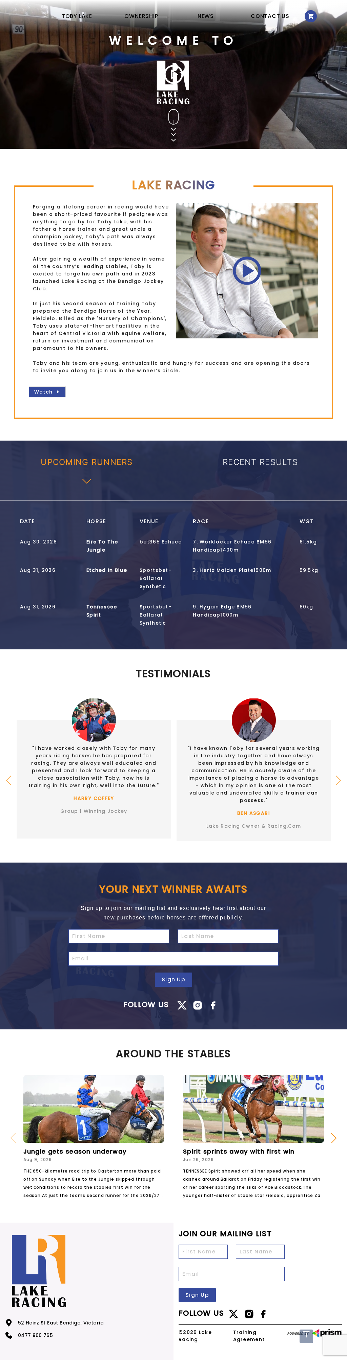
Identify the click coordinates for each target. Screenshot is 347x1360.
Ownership (141, 16)
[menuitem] (77, 16)
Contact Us (270, 16)
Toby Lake (77, 16)
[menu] (173, 16)
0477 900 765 (35, 1335)
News (206, 16)
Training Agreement (249, 1336)
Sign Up (173, 979)
